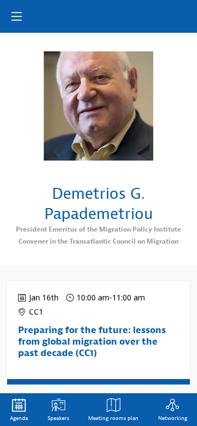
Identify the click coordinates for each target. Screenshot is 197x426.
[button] (16, 16)
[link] (19, 409)
